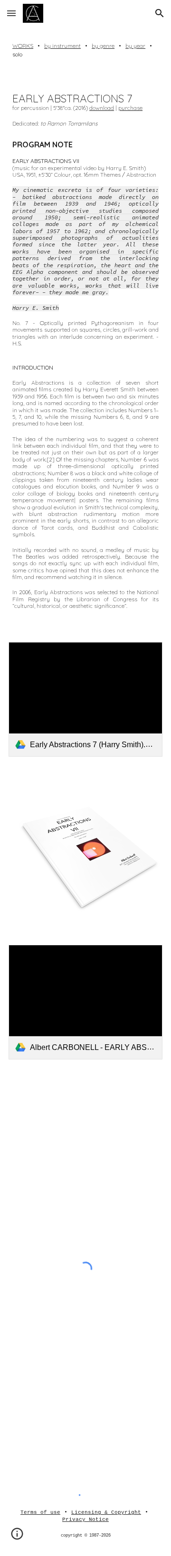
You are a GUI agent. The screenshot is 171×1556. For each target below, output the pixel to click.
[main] (85, 50)
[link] (85, 699)
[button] (11, 13)
